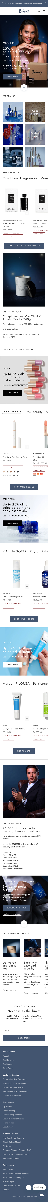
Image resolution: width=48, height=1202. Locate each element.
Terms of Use (8, 1123)
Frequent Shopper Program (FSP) (17, 1150)
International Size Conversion (15, 1091)
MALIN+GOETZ (15, 551)
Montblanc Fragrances (20, 178)
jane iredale (12, 411)
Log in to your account (12, 914)
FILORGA (23, 683)
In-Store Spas (8, 1182)
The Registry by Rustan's (13, 1138)
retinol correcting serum (13, 597)
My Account (7, 1107)
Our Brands (7, 1064)
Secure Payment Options (13, 1119)
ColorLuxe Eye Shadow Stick (15, 457)
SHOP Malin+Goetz (24, 619)
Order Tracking (9, 1111)
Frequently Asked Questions (14, 1079)
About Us (6, 1056)
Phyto (34, 551)
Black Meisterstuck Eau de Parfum (14, 224)
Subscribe (24, 1038)
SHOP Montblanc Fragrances (24, 246)
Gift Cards (7, 1146)
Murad (8, 683)
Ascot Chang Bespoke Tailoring (16, 1173)
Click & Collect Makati (12, 1142)
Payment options (31, 993)
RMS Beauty (34, 411)
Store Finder (8, 1068)
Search (6, 1190)
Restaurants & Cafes (11, 1186)
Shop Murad (24, 751)
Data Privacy (8, 1127)
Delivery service (9, 990)
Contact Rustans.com (12, 1096)
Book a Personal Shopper (13, 1178)
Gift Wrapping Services (12, 1115)
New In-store (8, 1169)
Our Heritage (8, 1060)
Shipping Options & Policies (14, 1083)
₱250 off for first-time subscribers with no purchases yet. (24, 3)
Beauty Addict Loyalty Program (16, 1154)
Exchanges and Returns (13, 1087)
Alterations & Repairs (11, 1158)
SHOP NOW (12, 76)
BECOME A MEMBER (17, 908)
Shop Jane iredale (24, 487)
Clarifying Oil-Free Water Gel (15, 729)
